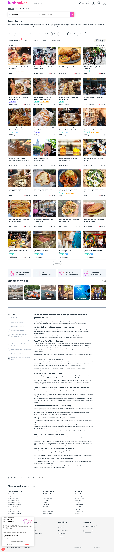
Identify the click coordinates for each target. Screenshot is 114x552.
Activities (11, 8)
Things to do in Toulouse (14, 506)
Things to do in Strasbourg (15, 513)
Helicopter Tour (79, 511)
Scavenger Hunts (47, 513)
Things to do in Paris (13, 493)
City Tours (45, 502)
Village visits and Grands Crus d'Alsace (19, 344)
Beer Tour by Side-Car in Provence (21, 353)
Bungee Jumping (79, 504)
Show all (57, 263)
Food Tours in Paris (48, 493)
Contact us (88, 530)
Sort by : (99, 45)
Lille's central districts (17, 326)
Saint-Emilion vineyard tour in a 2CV (21, 349)
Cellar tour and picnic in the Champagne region (19, 335)
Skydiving (77, 509)
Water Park (78, 500)
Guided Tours (46, 506)
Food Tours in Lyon (48, 498)
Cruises (77, 502)
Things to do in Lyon (13, 498)
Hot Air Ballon (78, 506)
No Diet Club (15, 318)
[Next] (105, 281)
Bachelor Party (24, 8)
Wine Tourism (46, 500)
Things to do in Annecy (13, 511)
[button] (93, 3)
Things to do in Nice (13, 496)
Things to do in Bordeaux (14, 504)
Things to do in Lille (13, 509)
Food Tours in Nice (47, 496)
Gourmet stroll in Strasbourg (20, 340)
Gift (17, 8)
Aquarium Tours (79, 493)
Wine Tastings (78, 496)
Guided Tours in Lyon (48, 511)
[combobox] (25, 14)
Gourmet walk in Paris (17, 330)
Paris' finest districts (17, 322)
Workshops (78, 513)
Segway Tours (46, 504)
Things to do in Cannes (13, 500)
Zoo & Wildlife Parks (80, 498)
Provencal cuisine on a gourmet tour (20, 358)
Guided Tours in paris (48, 509)
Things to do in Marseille (14, 502)
